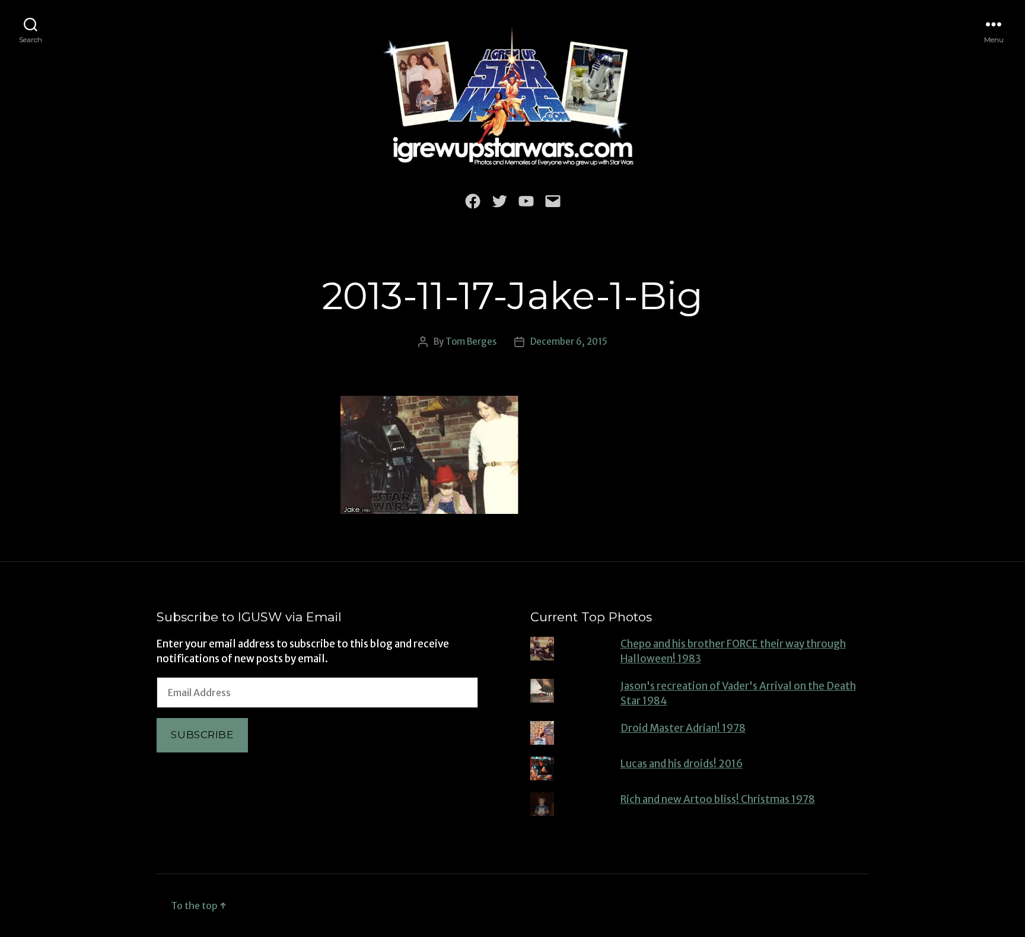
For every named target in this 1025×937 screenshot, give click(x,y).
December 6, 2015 (568, 341)
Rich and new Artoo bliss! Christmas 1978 (717, 799)
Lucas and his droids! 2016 (681, 763)
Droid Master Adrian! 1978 (683, 728)
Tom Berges (470, 341)
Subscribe (202, 735)
